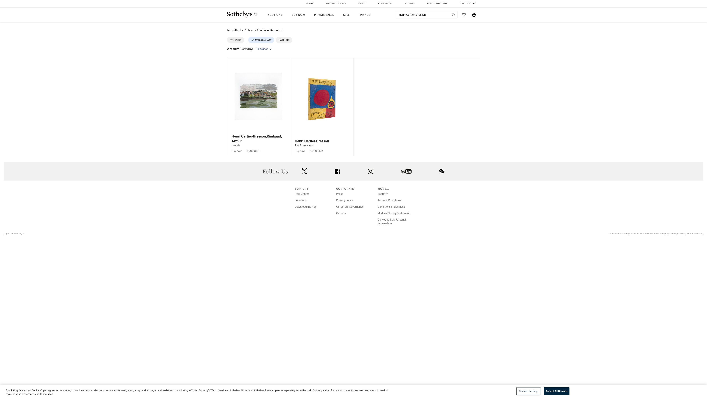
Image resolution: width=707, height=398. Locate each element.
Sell (346, 15)
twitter (304, 171)
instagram (370, 171)
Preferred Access (336, 3)
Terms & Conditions (389, 200)
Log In (310, 3)
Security (383, 193)
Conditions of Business (391, 206)
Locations (301, 200)
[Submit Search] (453, 14)
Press (339, 193)
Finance (364, 15)
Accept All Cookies (556, 391)
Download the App (305, 206)
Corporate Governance (350, 206)
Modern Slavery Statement (394, 213)
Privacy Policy (344, 200)
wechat (441, 171)
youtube (406, 171)
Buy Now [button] (298, 15)
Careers (341, 213)
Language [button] (466, 3)
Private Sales (324, 15)
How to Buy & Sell (437, 3)
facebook (337, 171)
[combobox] (427, 14)
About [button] (362, 3)
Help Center (302, 193)
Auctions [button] (275, 15)
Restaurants (385, 3)
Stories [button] (410, 3)
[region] (353, 391)
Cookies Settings (528, 391)
